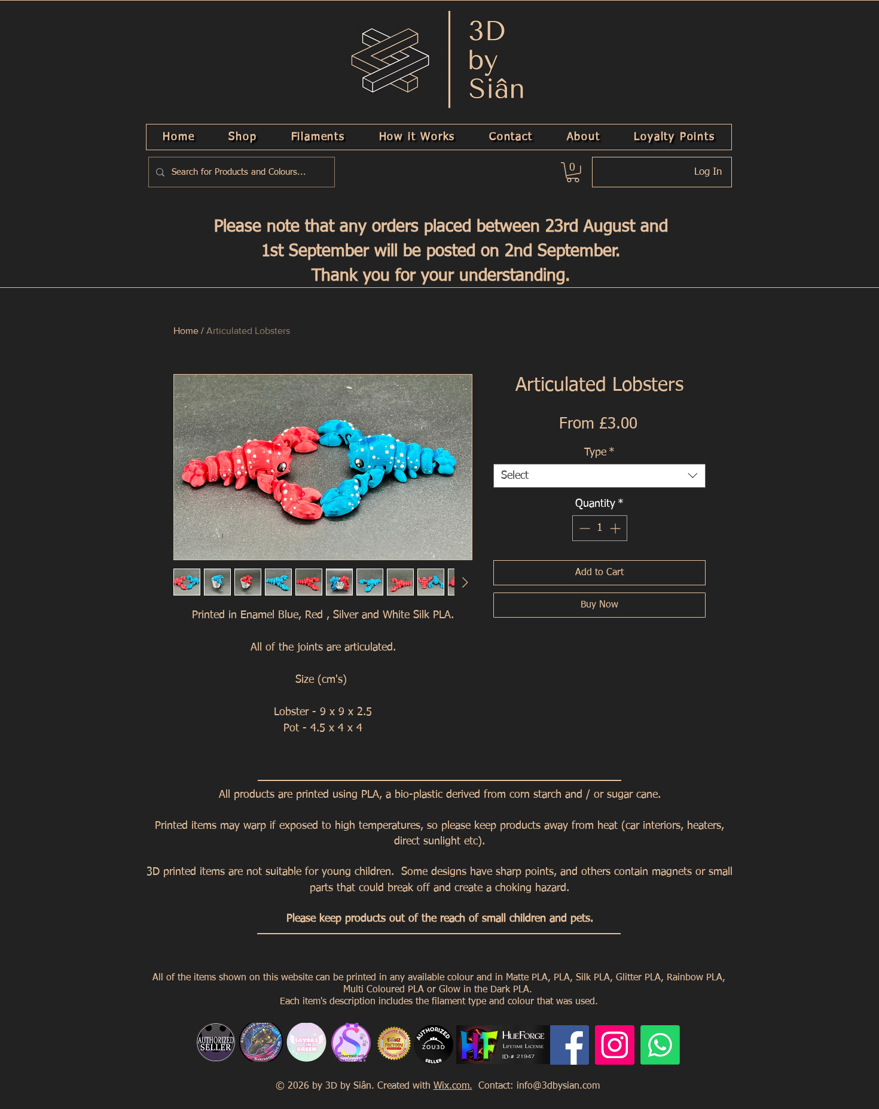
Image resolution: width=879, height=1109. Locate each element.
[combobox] (599, 476)
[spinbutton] (600, 528)
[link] (573, 172)
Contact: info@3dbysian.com (537, 1086)
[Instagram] (614, 1045)
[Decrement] (583, 528)
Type (599, 452)
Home (186, 331)
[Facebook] (569, 1045)
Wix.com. (453, 1086)
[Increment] (616, 528)
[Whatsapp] (660, 1045)
